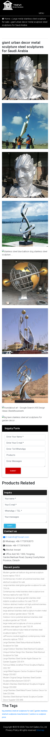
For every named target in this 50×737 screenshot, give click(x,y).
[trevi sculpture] (13, 5)
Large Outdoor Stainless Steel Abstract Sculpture (23, 649)
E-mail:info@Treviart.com (17, 537)
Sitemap (40, 730)
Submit (13, 471)
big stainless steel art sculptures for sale (17, 711)
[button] (41, 13)
